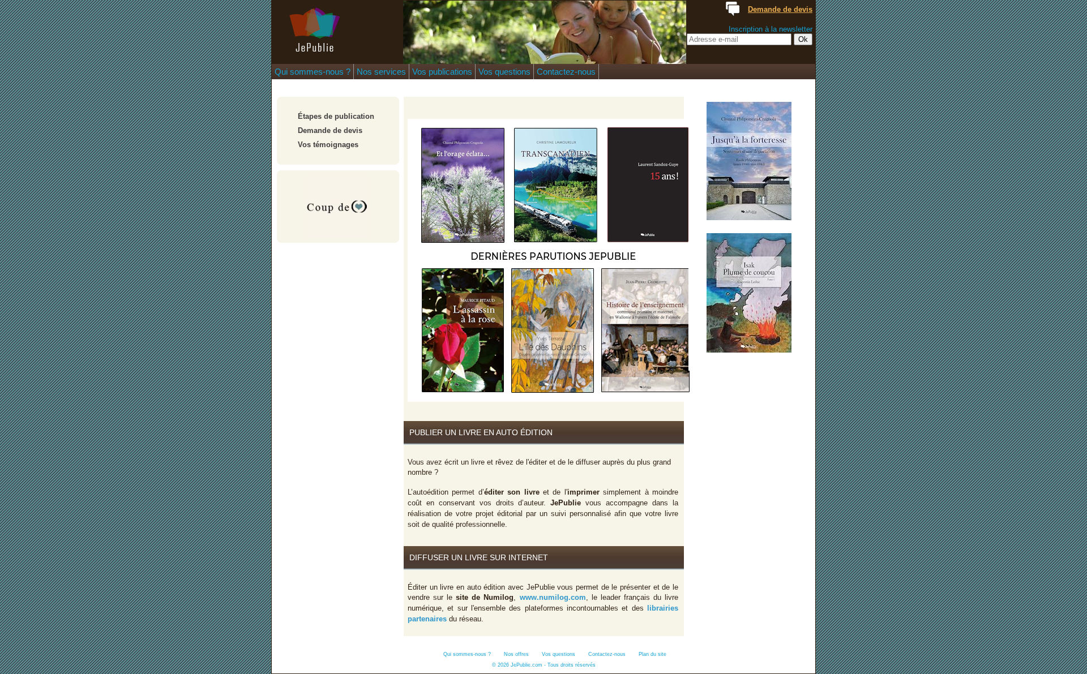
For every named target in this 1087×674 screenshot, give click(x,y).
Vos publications (442, 71)
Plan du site (652, 654)
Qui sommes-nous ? (312, 71)
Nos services (381, 71)
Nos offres (516, 654)
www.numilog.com (553, 597)
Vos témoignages (328, 144)
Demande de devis (330, 130)
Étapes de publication (336, 116)
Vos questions (504, 71)
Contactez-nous (566, 71)
